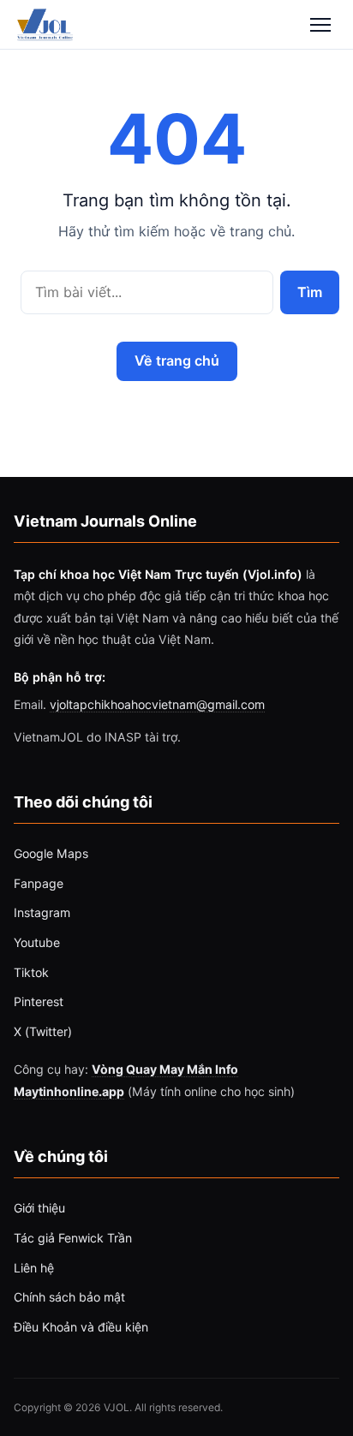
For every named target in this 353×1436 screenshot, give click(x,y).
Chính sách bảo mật (69, 1297)
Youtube (37, 942)
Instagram (42, 912)
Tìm (309, 292)
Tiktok (31, 972)
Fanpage (38, 883)
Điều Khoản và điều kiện (81, 1327)
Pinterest (38, 1001)
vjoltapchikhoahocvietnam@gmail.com (157, 704)
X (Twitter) (43, 1031)
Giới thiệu (39, 1208)
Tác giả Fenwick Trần (73, 1237)
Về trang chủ (177, 360)
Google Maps (51, 853)
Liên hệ (34, 1267)
